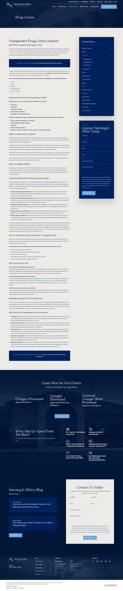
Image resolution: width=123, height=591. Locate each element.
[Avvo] (97, 561)
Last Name (84, 142)
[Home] (19, 5)
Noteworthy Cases (74, 2)
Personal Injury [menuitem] (94, 7)
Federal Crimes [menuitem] (84, 7)
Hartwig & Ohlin (13, 53)
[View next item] (67, 410)
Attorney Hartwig (13, 302)
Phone (83, 148)
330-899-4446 (111, 2)
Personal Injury (39, 568)
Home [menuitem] (53, 7)
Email (83, 154)
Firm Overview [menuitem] (62, 7)
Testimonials (84, 2)
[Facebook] (93, 561)
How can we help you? (87, 167)
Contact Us (100, 2)
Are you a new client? (87, 161)
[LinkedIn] (101, 561)
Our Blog (92, 2)
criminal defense (29, 302)
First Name (84, 135)
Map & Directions (59, 568)
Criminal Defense (39, 565)
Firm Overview (38, 561)
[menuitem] (95, 48)
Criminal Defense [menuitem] (72, 7)
